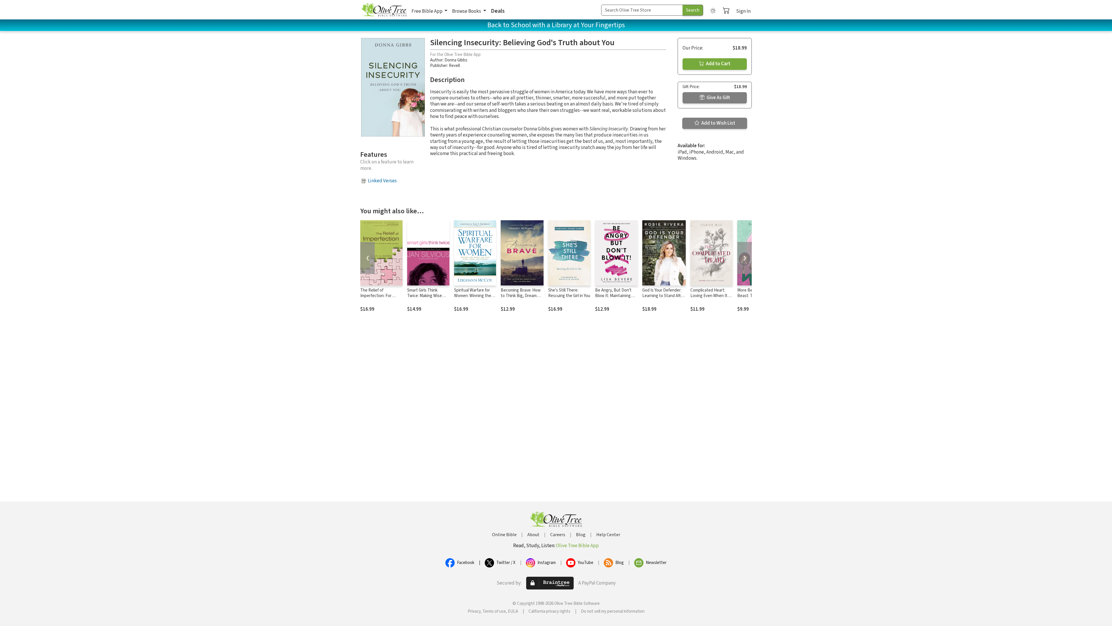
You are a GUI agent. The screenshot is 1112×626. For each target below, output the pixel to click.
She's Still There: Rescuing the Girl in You (569, 293)
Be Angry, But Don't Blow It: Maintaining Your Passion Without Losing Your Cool (614, 298)
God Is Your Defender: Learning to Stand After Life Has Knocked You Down (663, 298)
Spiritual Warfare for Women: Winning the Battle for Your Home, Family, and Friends (473, 298)
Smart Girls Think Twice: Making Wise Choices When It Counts (424, 298)
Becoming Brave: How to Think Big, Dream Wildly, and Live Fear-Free (521, 298)
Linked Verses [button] (382, 180)
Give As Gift (718, 97)
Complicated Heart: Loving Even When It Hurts (708, 295)
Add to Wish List (718, 123)
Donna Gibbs (456, 60)
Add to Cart (717, 63)
